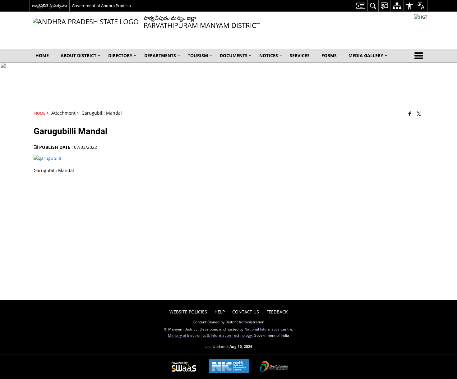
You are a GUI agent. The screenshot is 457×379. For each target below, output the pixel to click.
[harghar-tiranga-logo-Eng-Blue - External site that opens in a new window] (420, 17)
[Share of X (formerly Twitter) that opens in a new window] (419, 113)
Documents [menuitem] (233, 55)
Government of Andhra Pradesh (101, 5)
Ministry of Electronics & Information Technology (210, 335)
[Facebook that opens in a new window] (410, 113)
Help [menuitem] (220, 312)
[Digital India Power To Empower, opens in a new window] (274, 367)
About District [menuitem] (78, 55)
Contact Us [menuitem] (245, 312)
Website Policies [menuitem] (188, 312)
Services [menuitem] (300, 55)
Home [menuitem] (42, 55)
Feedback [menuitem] (277, 312)
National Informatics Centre (268, 328)
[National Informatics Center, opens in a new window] (229, 366)
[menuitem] (360, 5)
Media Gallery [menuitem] (366, 55)
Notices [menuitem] (268, 55)
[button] (420, 55)
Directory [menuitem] (120, 55)
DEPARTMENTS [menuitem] (160, 55)
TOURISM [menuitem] (198, 55)
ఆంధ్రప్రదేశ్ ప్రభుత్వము (49, 5)
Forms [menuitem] (329, 55)
